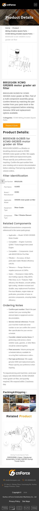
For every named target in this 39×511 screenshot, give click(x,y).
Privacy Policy (14, 501)
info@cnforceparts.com (13, 480)
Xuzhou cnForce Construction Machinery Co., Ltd (19, 497)
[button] (35, 4)
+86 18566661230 (30, 480)
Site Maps (26, 501)
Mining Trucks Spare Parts (19, 455)
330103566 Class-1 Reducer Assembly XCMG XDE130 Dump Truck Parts (19, 459)
